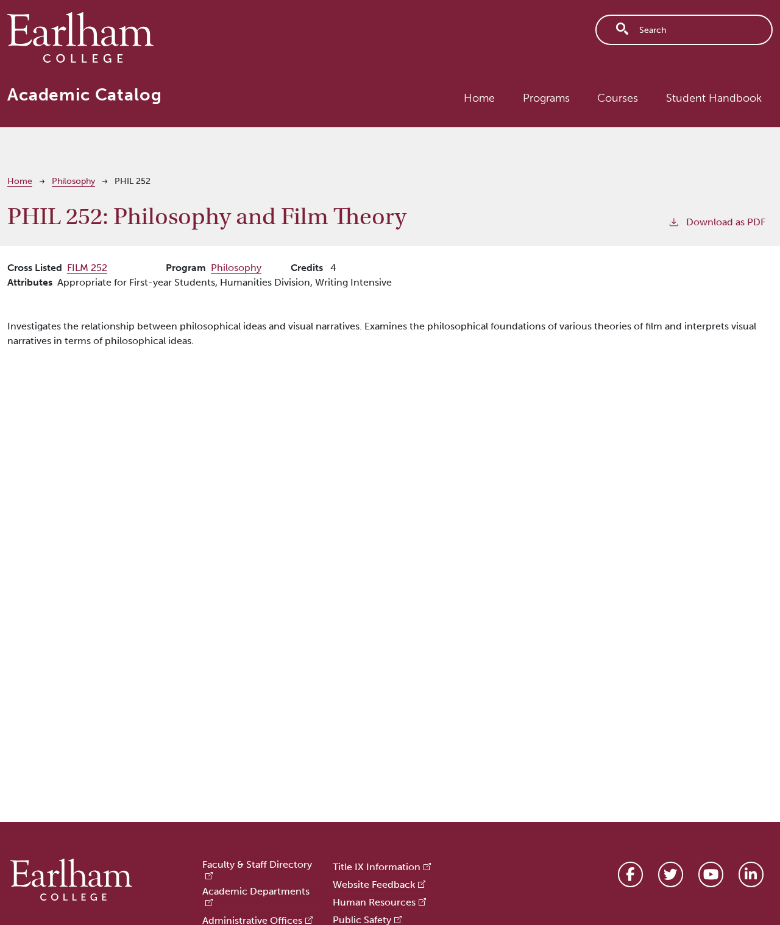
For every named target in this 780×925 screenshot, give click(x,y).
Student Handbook (714, 98)
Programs (546, 98)
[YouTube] (710, 875)
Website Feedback (374, 884)
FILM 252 (87, 267)
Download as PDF (725, 222)
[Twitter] (670, 875)
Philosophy (73, 181)
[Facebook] (630, 875)
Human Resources (374, 902)
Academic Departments (256, 891)
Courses (617, 98)
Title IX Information (376, 867)
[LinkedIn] (751, 875)
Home (479, 98)
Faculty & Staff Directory (257, 864)
